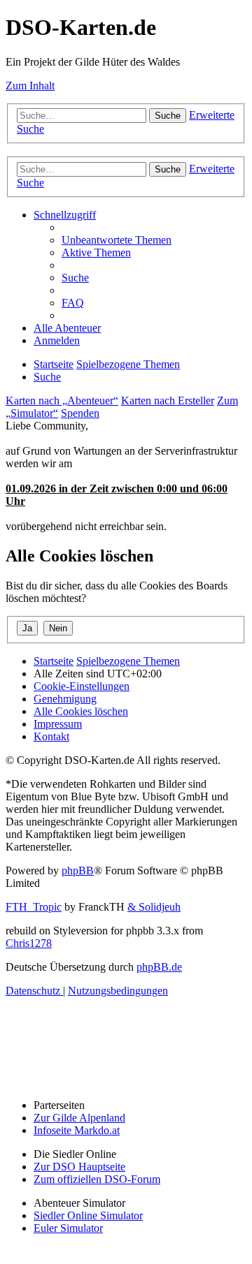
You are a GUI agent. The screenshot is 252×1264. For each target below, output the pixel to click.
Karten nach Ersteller (167, 400)
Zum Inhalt (30, 85)
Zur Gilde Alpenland (79, 1118)
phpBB (78, 870)
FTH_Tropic (34, 907)
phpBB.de (159, 967)
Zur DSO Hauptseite (79, 1167)
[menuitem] (117, 240)
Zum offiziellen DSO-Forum (97, 1179)
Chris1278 (29, 943)
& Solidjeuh (154, 907)
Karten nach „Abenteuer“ (62, 400)
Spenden (80, 413)
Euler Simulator (68, 1228)
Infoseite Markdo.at (77, 1130)
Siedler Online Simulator (88, 1215)
